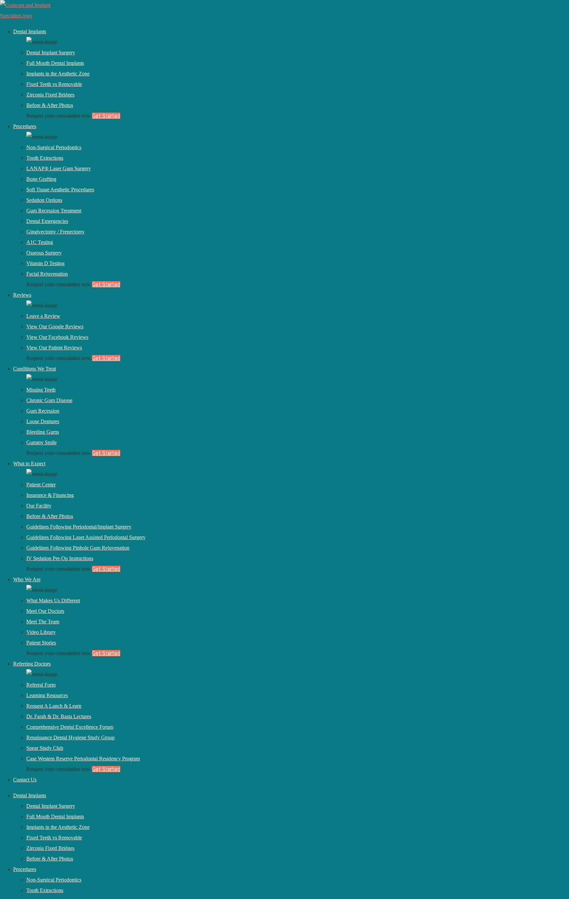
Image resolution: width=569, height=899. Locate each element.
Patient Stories (41, 642)
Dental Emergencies (47, 221)
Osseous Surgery (44, 253)
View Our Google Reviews (54, 326)
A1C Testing (39, 242)
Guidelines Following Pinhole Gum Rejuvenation (77, 548)
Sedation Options (44, 200)
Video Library (41, 632)
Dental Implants (29, 31)
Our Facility (38, 505)
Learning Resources (47, 695)
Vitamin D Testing (45, 263)
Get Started (106, 116)
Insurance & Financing (50, 495)
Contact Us (25, 779)
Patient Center (41, 484)
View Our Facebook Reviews (57, 337)
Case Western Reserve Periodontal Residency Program (83, 758)
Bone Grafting (41, 179)
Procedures (24, 126)
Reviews (22, 295)
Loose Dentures (42, 421)
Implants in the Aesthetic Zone (58, 73)
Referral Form (41, 685)
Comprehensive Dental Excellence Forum (69, 727)
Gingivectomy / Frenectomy (55, 231)
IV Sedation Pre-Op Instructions (59, 558)
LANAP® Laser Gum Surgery (58, 168)
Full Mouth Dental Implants (55, 63)
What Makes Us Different (53, 600)
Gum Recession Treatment (53, 210)
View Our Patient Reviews (54, 347)
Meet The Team (42, 621)
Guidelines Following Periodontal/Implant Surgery (78, 527)
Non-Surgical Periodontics (53, 147)
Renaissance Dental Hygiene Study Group (70, 737)
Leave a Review (43, 316)
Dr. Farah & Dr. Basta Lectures (58, 716)
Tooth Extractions (44, 158)
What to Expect (29, 463)
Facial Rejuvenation (47, 274)
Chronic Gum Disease (49, 400)
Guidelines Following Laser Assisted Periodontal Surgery (86, 537)
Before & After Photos (49, 105)
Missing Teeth (41, 390)
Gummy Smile (41, 442)
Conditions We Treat (34, 368)
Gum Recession (42, 411)
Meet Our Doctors (45, 611)
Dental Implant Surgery (50, 52)
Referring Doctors (32, 664)
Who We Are (27, 579)
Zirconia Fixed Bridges (50, 94)
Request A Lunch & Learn (53, 706)
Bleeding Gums (42, 432)
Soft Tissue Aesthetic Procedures (60, 189)
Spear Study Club (44, 748)
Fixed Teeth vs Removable (54, 84)
